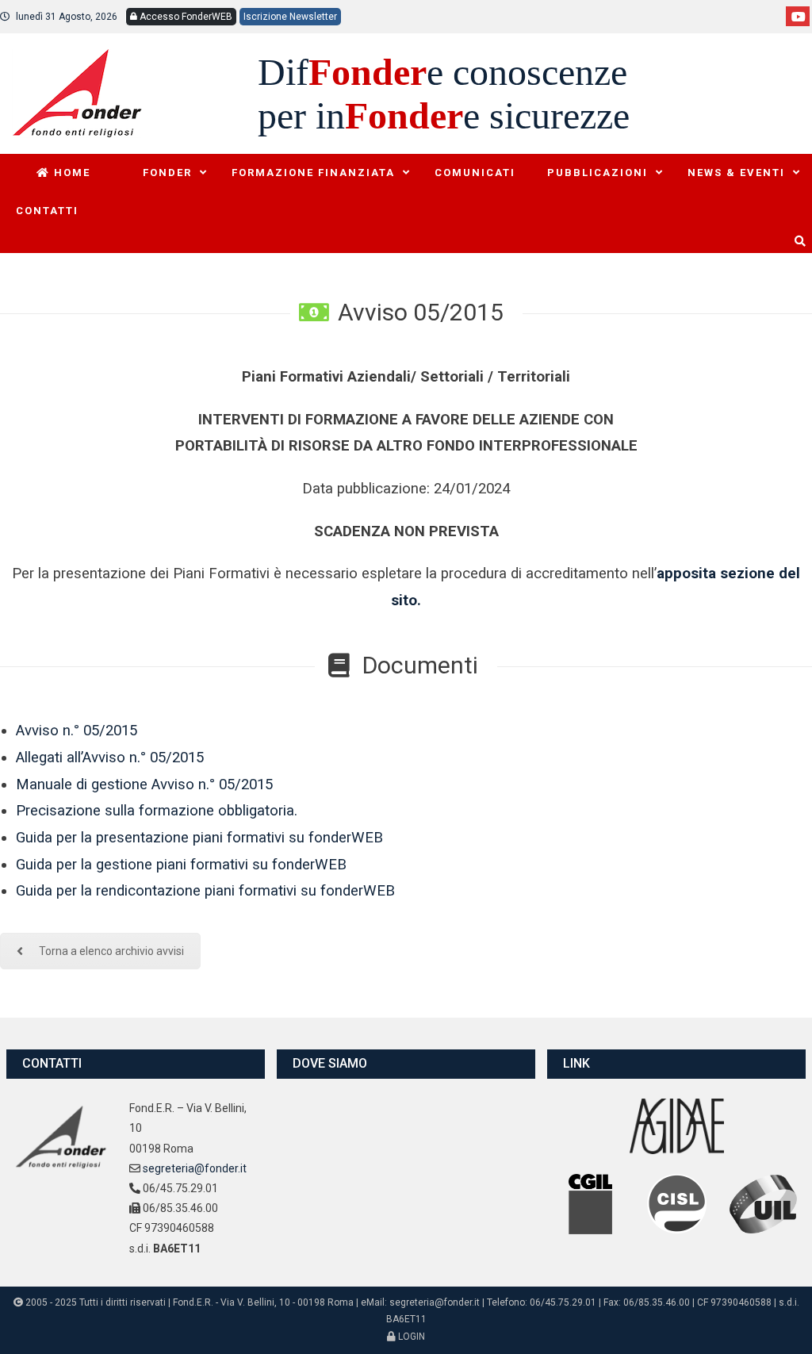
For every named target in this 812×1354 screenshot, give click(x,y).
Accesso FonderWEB (184, 16)
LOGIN (410, 1336)
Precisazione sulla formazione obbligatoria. (156, 810)
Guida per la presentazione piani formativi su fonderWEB (199, 837)
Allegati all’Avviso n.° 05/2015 (110, 757)
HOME (70, 172)
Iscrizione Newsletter (290, 16)
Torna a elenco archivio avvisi (111, 951)
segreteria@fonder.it (195, 1168)
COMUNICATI (475, 172)
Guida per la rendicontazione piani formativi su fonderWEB (205, 890)
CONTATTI (47, 211)
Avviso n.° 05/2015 (76, 730)
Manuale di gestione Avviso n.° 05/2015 (144, 784)
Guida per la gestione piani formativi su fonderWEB (181, 864)
